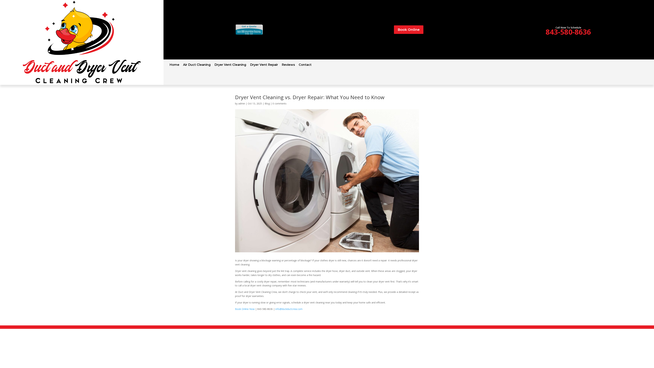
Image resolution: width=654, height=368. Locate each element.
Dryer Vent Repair (264, 65)
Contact (305, 65)
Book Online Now (245, 309)
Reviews (288, 65)
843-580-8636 (568, 32)
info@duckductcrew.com (288, 309)
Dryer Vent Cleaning (230, 65)
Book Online (409, 30)
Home (174, 65)
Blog (267, 103)
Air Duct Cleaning (197, 65)
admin (241, 103)
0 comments (279, 103)
